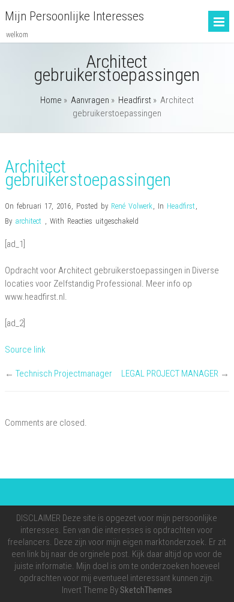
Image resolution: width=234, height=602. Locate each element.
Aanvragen (90, 100)
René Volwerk (131, 205)
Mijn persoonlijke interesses (74, 16)
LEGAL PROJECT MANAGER (169, 373)
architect (28, 220)
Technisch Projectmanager (64, 373)
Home (51, 100)
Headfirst (134, 100)
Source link (25, 349)
